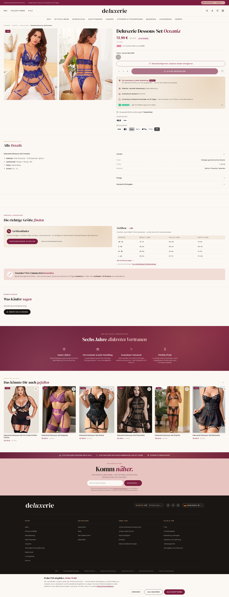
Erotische (15, 25)
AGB (56, 571)
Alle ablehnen (153, 592)
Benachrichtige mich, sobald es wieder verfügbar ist (172, 63)
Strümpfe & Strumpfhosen (130, 19)
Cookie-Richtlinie (128, 571)
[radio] (118, 57)
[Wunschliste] (217, 10)
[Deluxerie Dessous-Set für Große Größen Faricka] (21, 409)
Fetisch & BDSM (61, 19)
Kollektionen (18, 11)
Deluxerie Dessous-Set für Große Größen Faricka (20, 436)
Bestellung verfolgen (172, 535)
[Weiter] (223, 382)
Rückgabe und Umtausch (173, 548)
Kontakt (122, 539)
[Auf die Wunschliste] (222, 71)
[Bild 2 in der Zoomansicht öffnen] (86, 64)
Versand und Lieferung (172, 539)
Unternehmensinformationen (130, 527)
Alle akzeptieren (174, 592)
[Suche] (207, 10)
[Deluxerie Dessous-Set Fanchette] (134, 409)
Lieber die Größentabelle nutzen (51, 241)
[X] (178, 505)
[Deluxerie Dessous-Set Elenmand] (210, 409)
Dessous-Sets (24, 25)
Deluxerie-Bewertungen (128, 544)
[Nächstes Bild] (36, 409)
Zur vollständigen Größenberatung (144, 264)
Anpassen (136, 592)
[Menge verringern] (119, 71)
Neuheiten (82, 527)
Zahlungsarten (169, 544)
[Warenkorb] (222, 10)
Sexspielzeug (78, 19)
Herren (178, 19)
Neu (6, 11)
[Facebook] (173, 505)
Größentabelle (169, 531)
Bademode (151, 19)
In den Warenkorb (176, 71)
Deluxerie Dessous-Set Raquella (55, 435)
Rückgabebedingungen (71, 571)
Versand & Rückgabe (124, 184)
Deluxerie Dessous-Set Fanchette (131, 435)
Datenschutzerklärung (120, 488)
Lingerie (110, 19)
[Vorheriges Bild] (6, 409)
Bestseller (82, 539)
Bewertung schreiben (18, 312)
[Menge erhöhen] (127, 71)
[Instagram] (168, 505)
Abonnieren (133, 483)
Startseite (7, 25)
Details (119, 154)
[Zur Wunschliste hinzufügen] (36, 389)
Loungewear (165, 19)
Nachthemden (95, 19)
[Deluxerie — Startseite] (114, 10)
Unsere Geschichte (126, 531)
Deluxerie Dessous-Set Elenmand (206, 435)
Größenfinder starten (22, 241)
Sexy (49, 19)
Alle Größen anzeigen (124, 260)
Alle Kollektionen (84, 535)
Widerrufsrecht (90, 571)
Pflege (119, 178)
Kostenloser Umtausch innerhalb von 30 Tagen (43, 3)
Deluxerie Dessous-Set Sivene (91, 435)
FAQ (165, 527)
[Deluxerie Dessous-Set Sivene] (96, 409)
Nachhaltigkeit (124, 535)
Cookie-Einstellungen (166, 571)
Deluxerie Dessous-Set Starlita (167, 435)
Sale (30, 11)
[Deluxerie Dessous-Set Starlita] (172, 409)
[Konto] (212, 10)
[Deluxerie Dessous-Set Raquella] (59, 409)
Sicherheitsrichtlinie (146, 571)
